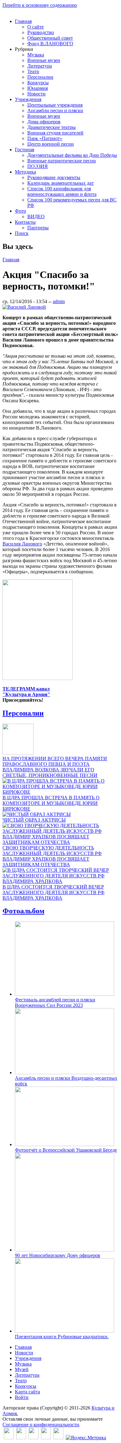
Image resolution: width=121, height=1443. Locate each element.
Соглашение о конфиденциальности (40, 1424)
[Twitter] (21, 1437)
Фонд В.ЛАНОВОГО (50, 43)
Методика (25, 171)
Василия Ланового (22, 543)
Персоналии (40, 77)
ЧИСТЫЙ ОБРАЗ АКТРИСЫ (34, 820)
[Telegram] (58, 1437)
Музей (22, 1369)
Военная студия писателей (55, 132)
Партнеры (38, 227)
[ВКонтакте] (8, 1437)
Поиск (22, 233)
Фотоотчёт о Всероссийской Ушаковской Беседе (66, 1150)
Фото (20, 211)
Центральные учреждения (55, 105)
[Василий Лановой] (24, 307)
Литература (39, 65)
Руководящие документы (53, 177)
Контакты (25, 222)
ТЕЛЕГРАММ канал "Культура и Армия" (26, 691)
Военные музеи (43, 60)
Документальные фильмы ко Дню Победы (72, 155)
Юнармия (37, 88)
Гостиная (24, 149)
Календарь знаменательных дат (60, 183)
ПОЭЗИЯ (37, 166)
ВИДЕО (36, 216)
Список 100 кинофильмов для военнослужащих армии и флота (61, 191)
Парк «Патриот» (44, 138)
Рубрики (24, 49)
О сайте (35, 26)
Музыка (35, 54)
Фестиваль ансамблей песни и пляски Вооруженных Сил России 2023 (55, 1002)
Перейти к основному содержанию (39, 5)
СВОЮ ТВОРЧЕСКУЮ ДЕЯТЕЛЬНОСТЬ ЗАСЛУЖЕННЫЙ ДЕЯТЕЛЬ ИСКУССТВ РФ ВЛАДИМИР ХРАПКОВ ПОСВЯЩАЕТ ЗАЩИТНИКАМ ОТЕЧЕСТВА (52, 856)
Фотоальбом (23, 911)
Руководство (40, 32)
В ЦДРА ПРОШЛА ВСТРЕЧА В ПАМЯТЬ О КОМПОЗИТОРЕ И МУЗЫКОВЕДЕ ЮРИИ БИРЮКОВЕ (51, 803)
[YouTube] (46, 1437)
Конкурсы (38, 82)
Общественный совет (50, 38)
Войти (22, 1397)
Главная (23, 21)
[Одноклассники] (33, 1437)
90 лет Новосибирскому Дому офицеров (57, 1255)
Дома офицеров (43, 121)
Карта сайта (27, 1391)
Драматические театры (51, 127)
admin (59, 301)
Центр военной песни (50, 144)
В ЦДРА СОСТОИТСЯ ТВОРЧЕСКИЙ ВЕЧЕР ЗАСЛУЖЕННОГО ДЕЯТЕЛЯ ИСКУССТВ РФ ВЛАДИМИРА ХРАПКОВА (53, 892)
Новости (36, 93)
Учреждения (28, 99)
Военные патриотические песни (61, 160)
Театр (33, 71)
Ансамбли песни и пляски (55, 110)
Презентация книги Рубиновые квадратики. (62, 1336)
